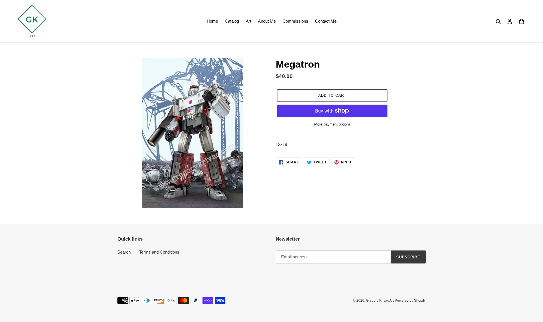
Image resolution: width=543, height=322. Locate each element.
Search (124, 252)
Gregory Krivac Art (380, 300)
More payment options (332, 124)
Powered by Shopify (410, 300)
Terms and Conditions (159, 252)
